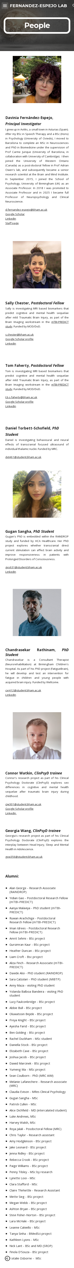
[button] (5, 5)
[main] (37, 25)
